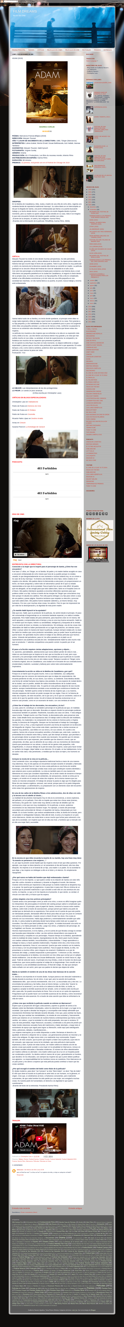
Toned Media (78, 1300)
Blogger (93, 1310)
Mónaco (79, 1279)
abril (91, 295)
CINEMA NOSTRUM (92, 349)
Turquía (107, 1300)
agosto (92, 285)
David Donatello (67, 1235)
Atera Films (95, 1226)
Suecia (16, 1298)
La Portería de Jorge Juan (78, 1276)
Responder (20, 1175)
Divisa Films (24, 1237)
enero (92, 303)
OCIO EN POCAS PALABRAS (95, 417)
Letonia (108, 1276)
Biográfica (49, 1229)
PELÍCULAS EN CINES (54, 50)
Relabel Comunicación (54, 1292)
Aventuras (52, 1228)
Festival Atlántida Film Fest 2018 (19, 1245)
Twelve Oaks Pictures (18, 1302)
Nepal (46, 1281)
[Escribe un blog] (46, 1157)
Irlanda (32, 1274)
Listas (20, 1278)
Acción (81, 1222)
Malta (91, 1278)
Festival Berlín (87, 1247)
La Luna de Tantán (65, 1276)
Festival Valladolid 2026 (106, 1266)
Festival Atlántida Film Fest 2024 (34, 1247)
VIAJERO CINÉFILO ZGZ (94, 434)
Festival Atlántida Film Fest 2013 (81, 1243)
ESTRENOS (108, 50)
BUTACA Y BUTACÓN (93, 338)
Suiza (23, 1298)
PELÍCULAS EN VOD (72, 50)
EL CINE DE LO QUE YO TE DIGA (96, 375)
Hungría (46, 1272)
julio (91, 288)
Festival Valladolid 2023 (25, 1266)
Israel (59, 1274)
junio (91, 290)
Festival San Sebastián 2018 (85, 1259)
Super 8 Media (41, 1298)
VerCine (80, 1302)
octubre (92, 280)
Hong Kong (38, 1272)
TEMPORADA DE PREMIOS (94, 483)
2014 (90, 319)
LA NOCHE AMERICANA (93, 403)
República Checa (67, 1292)
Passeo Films (67, 1286)
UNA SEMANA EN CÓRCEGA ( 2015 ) (100, 166)
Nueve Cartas (22, 1283)
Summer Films (31, 1298)
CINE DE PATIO (91, 340)
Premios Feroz (107, 1288)
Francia (14, 1161)
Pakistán (29, 1286)
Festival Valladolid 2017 (55, 1265)
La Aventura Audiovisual (39, 1276)
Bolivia (56, 1229)
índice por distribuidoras (90, 1272)
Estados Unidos (48, 1241)
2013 (90, 321)
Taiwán (96, 1298)
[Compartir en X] (48, 1157)
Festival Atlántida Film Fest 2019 (37, 1245)
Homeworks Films (29, 1272)
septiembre (93, 283)
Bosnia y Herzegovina (84, 1229)
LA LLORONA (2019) (96, 246)
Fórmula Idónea (28, 1270)
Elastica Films (25, 1239)
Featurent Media (30, 1243)
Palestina (35, 1286)
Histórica (20, 1272)
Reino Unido (39, 1292)
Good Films (78, 1270)
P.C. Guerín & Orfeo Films (85, 1283)
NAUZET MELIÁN (91, 479)
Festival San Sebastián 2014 (100, 1257)
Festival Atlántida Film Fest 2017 (101, 1243)
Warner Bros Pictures (88, 1303)
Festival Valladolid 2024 (41, 1266)
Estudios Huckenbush (88, 1241)
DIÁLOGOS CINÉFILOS (93, 368)
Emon (92, 1239)
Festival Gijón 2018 (49, 1255)
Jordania (80, 1274)
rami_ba (74, 1310)
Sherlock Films (42, 1296)
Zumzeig (53, 1305)
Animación (100, 1224)
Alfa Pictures (53, 1224)
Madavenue (63, 1278)
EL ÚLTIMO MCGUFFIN (93, 446)
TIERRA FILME (91, 427)
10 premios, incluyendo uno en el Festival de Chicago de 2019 (45, 163)
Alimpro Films (63, 1224)
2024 (90, 194)
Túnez (101, 1300)
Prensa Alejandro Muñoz (104, 1290)
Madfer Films (74, 1278)
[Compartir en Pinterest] (52, 1157)
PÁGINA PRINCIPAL (18, 50)
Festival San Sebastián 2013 (80, 1257)
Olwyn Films (62, 1283)
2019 (90, 306)
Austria (27, 1228)
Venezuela (73, 1302)
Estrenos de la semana (72, 1241)
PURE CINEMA (91, 419)
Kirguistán (109, 1274)
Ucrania (28, 1302)
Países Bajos (19, 1286)
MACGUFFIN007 (91, 410)
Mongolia (85, 1279)
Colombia (36, 1233)
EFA (86, 1238)
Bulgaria (14, 1231)
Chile (75, 1231)
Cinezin (23, 423)
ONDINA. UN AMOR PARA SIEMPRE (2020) (98, 223)
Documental (50, 1238)
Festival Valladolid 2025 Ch (93, 1266)
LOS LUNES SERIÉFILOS (94, 407)
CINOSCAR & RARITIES (93, 356)
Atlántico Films (103, 1226)
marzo (92, 298)
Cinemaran (21, 1233)
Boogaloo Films (64, 1229)
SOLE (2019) (94, 271)
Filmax (63, 1268)
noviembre (93, 209)
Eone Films (100, 1239)
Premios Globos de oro (38, 1290)
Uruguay (51, 1302)
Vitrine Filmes (49, 1303)
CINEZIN (89, 354)
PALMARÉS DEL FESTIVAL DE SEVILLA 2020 (99, 256)
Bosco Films (73, 1229)
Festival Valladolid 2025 (76, 1266)
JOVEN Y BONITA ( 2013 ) (102, 117)
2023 (90, 197)
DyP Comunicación (77, 1237)
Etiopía (98, 1241)
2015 (90, 316)
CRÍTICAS (40, 50)
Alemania (41, 1224)
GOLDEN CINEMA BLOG (94, 393)
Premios (91, 1288)
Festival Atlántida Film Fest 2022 (97, 1245)
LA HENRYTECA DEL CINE (94, 400)
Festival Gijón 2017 (34, 1255)
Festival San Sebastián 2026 (90, 1261)
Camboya (28, 1231)
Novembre (103, 1281)
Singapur (63, 1296)
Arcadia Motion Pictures (49, 1226)
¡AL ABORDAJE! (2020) (97, 229)
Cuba (59, 1235)
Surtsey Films (66, 1298)
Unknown (20, 1169)
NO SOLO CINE (91, 412)
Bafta (74, 1228)
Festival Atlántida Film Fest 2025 (52, 1247)
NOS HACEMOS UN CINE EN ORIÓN (97, 414)
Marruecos (29, 1161)
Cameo (34, 1231)
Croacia (53, 1235)
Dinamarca (100, 1235)
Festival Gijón (90, 1253)
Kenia (104, 1274)
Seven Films (33, 1296)
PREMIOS (97, 50)
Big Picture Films (40, 1229)
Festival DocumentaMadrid (30, 1253)
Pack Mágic (96, 1283)
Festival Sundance (68, 1263)
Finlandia (83, 1268)
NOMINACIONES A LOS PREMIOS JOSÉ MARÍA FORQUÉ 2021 (100, 216)
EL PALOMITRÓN (91, 380)
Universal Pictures (38, 1302)
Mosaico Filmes (93, 1280)
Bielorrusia (30, 1229)
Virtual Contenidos (39, 1303)
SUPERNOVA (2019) (100, 107)
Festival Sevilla (106, 1261)
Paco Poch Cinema (107, 1283)
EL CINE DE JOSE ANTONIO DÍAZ (96, 373)
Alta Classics (71, 1224)
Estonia (61, 1241)
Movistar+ (102, 1280)
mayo (92, 293)
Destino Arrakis (37, 418)
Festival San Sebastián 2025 (70, 1261)
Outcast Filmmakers (72, 1283)
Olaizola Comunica (44, 1283)
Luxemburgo (45, 1278)
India (53, 1272)
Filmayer (70, 1268)
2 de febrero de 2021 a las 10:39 (34, 1169)
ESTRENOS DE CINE (92, 384)
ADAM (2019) (94, 264)
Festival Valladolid (55, 1159)
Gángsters (46, 1270)
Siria (69, 1296)
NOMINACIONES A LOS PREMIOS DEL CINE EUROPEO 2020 (100, 260)
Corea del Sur (100, 1233)
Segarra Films (84, 1294)
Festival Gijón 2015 (104, 1253)
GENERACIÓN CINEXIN (93, 391)
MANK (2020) (94, 220)
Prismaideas (15, 1292)
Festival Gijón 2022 (88, 1255)
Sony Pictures (88, 1296)
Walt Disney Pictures (61, 1303)
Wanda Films (75, 1303)
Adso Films (89, 1222)
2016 (90, 314)
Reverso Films (91, 1292)
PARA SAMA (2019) (95, 244)
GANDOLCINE (90, 389)
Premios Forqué (21, 1290)
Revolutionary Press (103, 1292)
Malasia (86, 1278)
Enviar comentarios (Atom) (29, 1212)
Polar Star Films (64, 1288)
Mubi (108, 1280)
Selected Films (106, 1294)
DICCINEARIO (90, 370)
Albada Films (28, 1224)
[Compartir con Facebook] (50, 1157)
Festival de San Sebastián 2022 (54, 1251)
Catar (70, 1231)
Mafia (81, 1278)
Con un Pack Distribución (67, 1233)
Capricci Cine (50, 1231)
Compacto (55, 1233)
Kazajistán (98, 1274)
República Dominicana (80, 1292)
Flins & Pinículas (16, 1270)
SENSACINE (90, 481)
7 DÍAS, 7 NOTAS (91, 329)
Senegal (14, 1296)
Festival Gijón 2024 (100, 1255)
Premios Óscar (79, 1290)
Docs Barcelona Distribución (36, 1237)
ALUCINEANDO (91, 331)
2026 (90, 189)
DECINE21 (89, 361)
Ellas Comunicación (54, 1239)
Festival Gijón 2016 (18, 1255)
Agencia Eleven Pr (18, 1224)
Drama (26, 1159)
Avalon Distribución (39, 1228)
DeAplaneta (77, 1235)
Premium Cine (92, 1290)
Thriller (67, 1300)
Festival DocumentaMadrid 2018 (47, 1253)
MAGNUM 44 (90, 458)
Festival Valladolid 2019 (69, 1159)
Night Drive (70, 1281)
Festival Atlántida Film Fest (57, 1243)
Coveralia (31, 414)
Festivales (33, 1268)
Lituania (27, 1278)
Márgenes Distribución (100, 1278)
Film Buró (49, 1268)
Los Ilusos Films (35, 1278)
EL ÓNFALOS (90, 377)
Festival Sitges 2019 (38, 1263)
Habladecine (33, 402)
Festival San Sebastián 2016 (42, 1259)
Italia (65, 1274)
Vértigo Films (16, 1303)
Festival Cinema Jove (54, 1249)
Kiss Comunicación (19, 1276)
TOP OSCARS (90, 432)
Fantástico (21, 1243)
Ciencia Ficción (92, 1231)
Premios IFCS (68, 1290)
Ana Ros (93, 1224)
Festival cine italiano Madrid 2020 (38, 1249)
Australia (19, 1228)
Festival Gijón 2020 (77, 1255)
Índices (100, 1272)
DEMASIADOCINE (91, 363)
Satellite (76, 1294)
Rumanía (50, 1294)
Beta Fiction (22, 1229)
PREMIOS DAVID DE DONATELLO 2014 (100, 93)
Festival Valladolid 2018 (72, 1265)
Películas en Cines (45, 1161)
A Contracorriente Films (46, 1222)
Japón (73, 1274)
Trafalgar (85, 1300)
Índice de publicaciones (64, 1272)
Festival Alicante (41, 1243)
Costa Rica (17, 1235)
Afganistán (109, 1222)
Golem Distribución (64, 1270)
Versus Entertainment (92, 1302)
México (62, 1280)
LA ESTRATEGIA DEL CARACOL (96, 398)
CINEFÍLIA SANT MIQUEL (94, 345)
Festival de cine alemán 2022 (97, 1249)
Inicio (49, 1208)
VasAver (66, 1302)
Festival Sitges (21, 1263)
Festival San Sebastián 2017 (64, 1259)
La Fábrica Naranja (54, 1276)
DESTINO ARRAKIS (92, 366)
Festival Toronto (44, 1159)
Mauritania (36, 1279)
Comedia (45, 1233)
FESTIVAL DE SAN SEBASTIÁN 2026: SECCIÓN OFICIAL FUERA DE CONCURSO (102, 158)
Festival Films (78, 1253)
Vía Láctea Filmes (29, 1303)
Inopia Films (15, 1274)
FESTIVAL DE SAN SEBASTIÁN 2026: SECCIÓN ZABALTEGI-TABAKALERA (101, 129)
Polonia (72, 1288)
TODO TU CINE (91, 430)
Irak (21, 1274)
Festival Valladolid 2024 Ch (59, 1266)
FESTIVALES (86, 50)
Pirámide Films (54, 1288)
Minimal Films (71, 1279)
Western (101, 1303)
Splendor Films (100, 1296)
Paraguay (43, 1286)
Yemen (20, 1305)
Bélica (14, 1229)
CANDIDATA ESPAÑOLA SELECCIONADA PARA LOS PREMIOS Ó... (99, 275)
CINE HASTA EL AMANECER (95, 343)
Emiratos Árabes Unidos (81, 1239)
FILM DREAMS (25, 11)
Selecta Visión (95, 1294)
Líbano (14, 1278)
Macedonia (55, 1278)
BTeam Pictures (104, 1229)
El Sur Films (100, 1238)
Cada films (21, 1231)
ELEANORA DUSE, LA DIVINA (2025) (101, 146)
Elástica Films (35, 1239)
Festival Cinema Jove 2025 (69, 1249)
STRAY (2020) (94, 226)
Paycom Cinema (77, 1286)
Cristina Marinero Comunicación (29, 1235)
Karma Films (21, 1161)
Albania (34, 1224)
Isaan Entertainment (42, 1274)
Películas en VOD (35, 1288)
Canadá (41, 1231)
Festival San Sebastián (60, 1257)
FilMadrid (57, 1268)
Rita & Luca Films (16, 1294)
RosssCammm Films (39, 1294)
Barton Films (83, 1228)
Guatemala (103, 1270)
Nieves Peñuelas (61, 1281)
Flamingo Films (106, 1268)
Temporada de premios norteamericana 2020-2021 (39, 1300)
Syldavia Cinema (79, 1298)
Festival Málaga (24, 1257)
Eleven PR (44, 1239)
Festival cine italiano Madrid (19, 1249)
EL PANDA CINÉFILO (92, 382)
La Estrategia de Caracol (35, 427)
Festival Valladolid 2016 (37, 1265)
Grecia (87, 1270)
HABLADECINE (91, 449)
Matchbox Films (28, 1279)
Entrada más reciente (21, 1208)
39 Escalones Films (31, 1222)
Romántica (26, 1294)
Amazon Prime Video (83, 1224)
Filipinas (43, 1268)
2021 (90, 202)
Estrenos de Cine (34, 406)
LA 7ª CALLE (90, 451)
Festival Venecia (19, 1268)
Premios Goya (55, 1290)
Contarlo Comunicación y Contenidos (85, 1233)
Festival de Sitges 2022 (97, 1251)
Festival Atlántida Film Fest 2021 (79, 1245)
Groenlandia (95, 1270)
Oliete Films (54, 1283)
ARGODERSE (90, 336)
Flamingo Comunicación (94, 1268)
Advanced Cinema (100, 1222)
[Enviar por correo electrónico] (45, 1157)
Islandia (51, 1274)
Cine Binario (104, 1231)
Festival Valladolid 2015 (19, 1265)
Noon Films (77, 1281)
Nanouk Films (39, 1281)
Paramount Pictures (54, 1286)
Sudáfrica (109, 1296)
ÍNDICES (31, 50)
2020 (90, 204)
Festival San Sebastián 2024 (49, 1261)
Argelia (58, 1226)
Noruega (85, 1281)
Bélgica (21, 1159)
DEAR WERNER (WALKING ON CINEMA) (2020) (99, 236)
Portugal (80, 1288)
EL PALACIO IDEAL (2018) (98, 269)
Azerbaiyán (60, 1228)
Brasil (94, 1229)
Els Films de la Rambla (67, 1239)
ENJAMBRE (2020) (95, 266)
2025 (90, 192)
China (82, 1231)
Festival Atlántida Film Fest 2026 (71, 1247)
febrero (92, 301)
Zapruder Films (34, 1305)
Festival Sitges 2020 (53, 1263)
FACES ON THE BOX (92, 387)
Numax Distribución (33, 1283)
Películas (36, 1161)
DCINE (88, 359)
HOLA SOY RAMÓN (92, 396)
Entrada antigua (75, 1208)
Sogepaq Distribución (77, 1296)
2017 (90, 311)
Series (26, 1296)
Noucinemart (94, 1281)
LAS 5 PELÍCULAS (92, 405)
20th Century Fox (17, 1222)
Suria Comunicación (53, 1298)
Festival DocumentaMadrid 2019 (64, 1253)
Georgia (53, 1270)
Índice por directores (77, 1272)
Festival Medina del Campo (41, 1257)
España (35, 1241)
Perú (46, 1288)
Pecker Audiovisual (89, 1286)
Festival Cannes (34, 1159)
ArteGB (73, 1226)
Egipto (92, 1238)
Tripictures (93, 1300)
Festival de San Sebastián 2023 (77, 1251)
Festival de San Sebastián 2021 (30, 1251)
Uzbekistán (59, 1301)
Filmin (76, 1268)
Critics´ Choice (43, 1235)
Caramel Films (60, 1231)
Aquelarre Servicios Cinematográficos (24, 1226)
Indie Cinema (107, 1272)
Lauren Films (101, 1276)
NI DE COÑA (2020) (96, 253)
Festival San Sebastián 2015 (21, 1259)
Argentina (65, 1226)
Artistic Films (80, 1226)
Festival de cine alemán (83, 1249)
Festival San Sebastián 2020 (28, 1261)
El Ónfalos (32, 410)
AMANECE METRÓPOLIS (94, 333)
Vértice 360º (105, 1302)
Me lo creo (43, 1279)
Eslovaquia (20, 1241)
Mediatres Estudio (53, 1280)
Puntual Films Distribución (27, 1292)
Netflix (51, 1281)
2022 (90, 199)
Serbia (19, 1296)
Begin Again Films (94, 1228)
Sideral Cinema (54, 1296)
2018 (90, 309)
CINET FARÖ (90, 352)
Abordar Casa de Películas (67, 1222)
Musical (23, 1281)
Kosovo (28, 1276)
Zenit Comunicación (44, 1305)
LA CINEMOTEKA (91, 453)
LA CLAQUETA (90, 455)
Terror (60, 1300)
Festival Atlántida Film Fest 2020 (58, 1245)
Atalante (88, 1226)
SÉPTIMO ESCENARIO (93, 425)
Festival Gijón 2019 (63, 1255)
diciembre (93, 207)
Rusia (58, 1294)
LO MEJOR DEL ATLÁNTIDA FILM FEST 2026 (103, 176)
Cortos (110, 1233)
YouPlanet (26, 1305)
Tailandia (90, 1298)
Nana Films (31, 1281)
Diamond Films (88, 1235)
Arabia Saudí (38, 1226)
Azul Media (68, 1228)
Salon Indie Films (67, 1294)
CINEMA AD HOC (91, 347)
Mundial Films (15, 1281)
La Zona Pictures (91, 1276)
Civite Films (29, 1233)
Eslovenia (27, 1241)
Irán (26, 1274)
